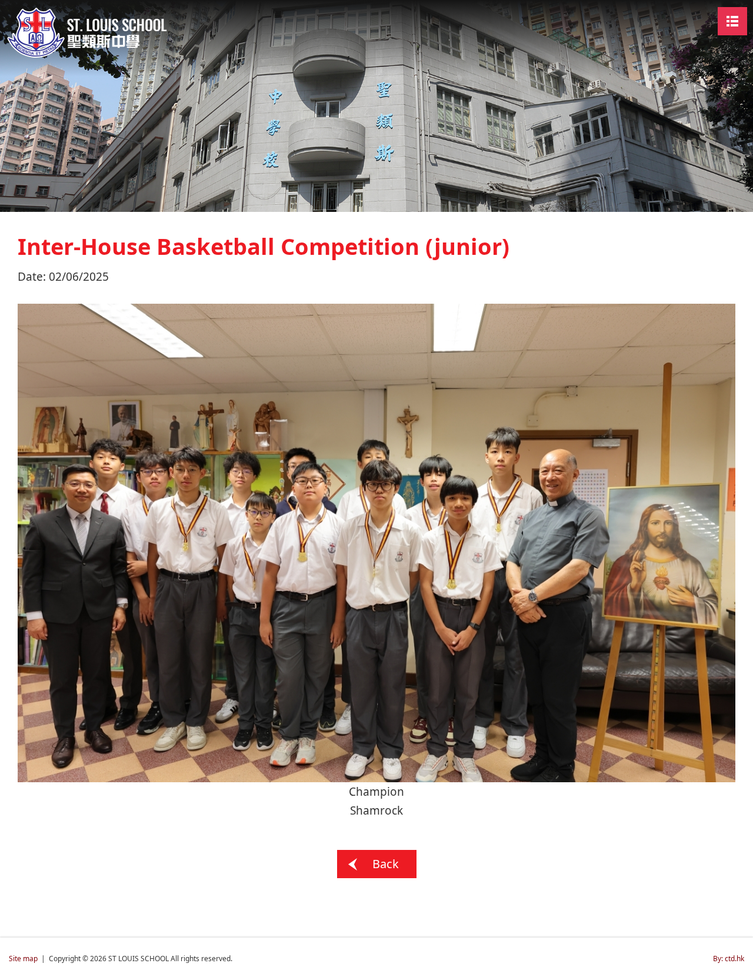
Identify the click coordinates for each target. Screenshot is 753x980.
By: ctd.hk (728, 959)
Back (385, 864)
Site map (23, 959)
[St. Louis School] (97, 32)
